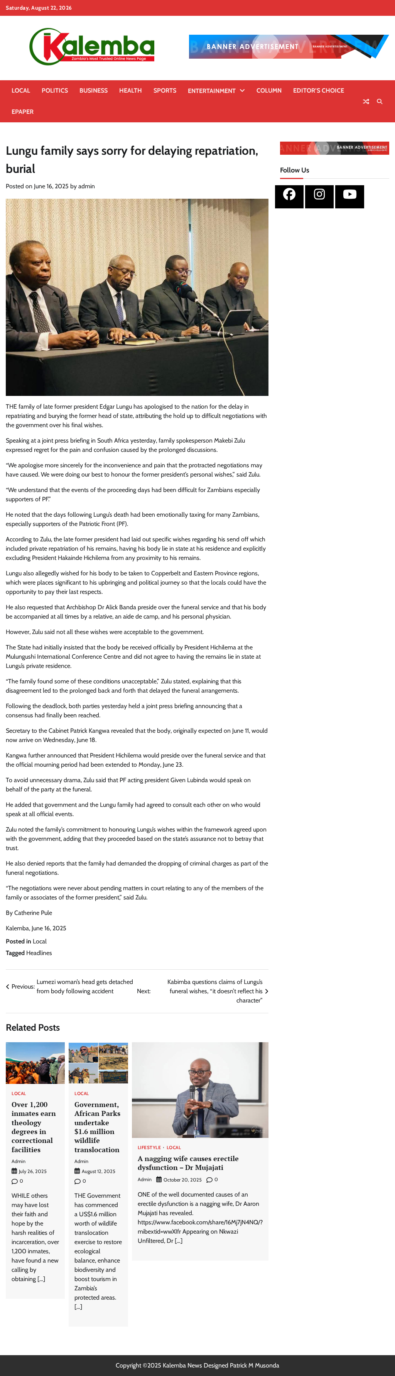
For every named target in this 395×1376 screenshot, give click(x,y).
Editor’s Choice (318, 90)
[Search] (379, 101)
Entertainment (212, 91)
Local (21, 90)
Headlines (39, 953)
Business (93, 90)
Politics (55, 90)
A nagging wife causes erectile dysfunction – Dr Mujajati (188, 1163)
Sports (165, 90)
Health (130, 90)
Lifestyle (149, 1148)
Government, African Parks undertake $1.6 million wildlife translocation (97, 1127)
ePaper (23, 111)
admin (86, 186)
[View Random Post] (366, 101)
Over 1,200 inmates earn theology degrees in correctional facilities (34, 1127)
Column (269, 90)
